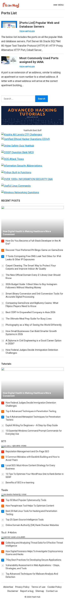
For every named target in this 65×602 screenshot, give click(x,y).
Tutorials (6, 363)
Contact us (52, 591)
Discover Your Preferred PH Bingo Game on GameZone (34, 250)
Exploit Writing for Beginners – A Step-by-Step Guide (32, 425)
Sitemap (39, 591)
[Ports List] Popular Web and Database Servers (39, 24)
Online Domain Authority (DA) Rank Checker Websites (32, 525)
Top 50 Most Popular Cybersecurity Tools (26, 500)
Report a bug (26, 591)
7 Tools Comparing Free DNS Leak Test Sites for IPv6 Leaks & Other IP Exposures (33, 258)
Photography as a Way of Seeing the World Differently (34, 324)
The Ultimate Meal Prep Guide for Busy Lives (29, 318)
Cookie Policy (54, 587)
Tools (4, 490)
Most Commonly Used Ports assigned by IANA (38, 60)
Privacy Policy (22, 587)
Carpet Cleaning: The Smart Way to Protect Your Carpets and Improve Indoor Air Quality (31, 267)
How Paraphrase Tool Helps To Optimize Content (30, 505)
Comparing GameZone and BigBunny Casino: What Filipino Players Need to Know (32, 305)
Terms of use (38, 587)
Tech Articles (27, 31)
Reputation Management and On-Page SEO (27, 451)
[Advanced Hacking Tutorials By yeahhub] (32, 124)
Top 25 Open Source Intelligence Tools (25, 519)
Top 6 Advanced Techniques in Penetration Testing (31, 411)
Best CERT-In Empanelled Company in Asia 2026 (30, 312)
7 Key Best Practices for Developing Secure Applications (33, 560)
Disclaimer (12, 591)
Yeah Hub (36, 597)
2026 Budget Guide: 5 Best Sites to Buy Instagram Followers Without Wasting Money (31, 286)
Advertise (8, 587)
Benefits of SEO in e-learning (20, 482)
